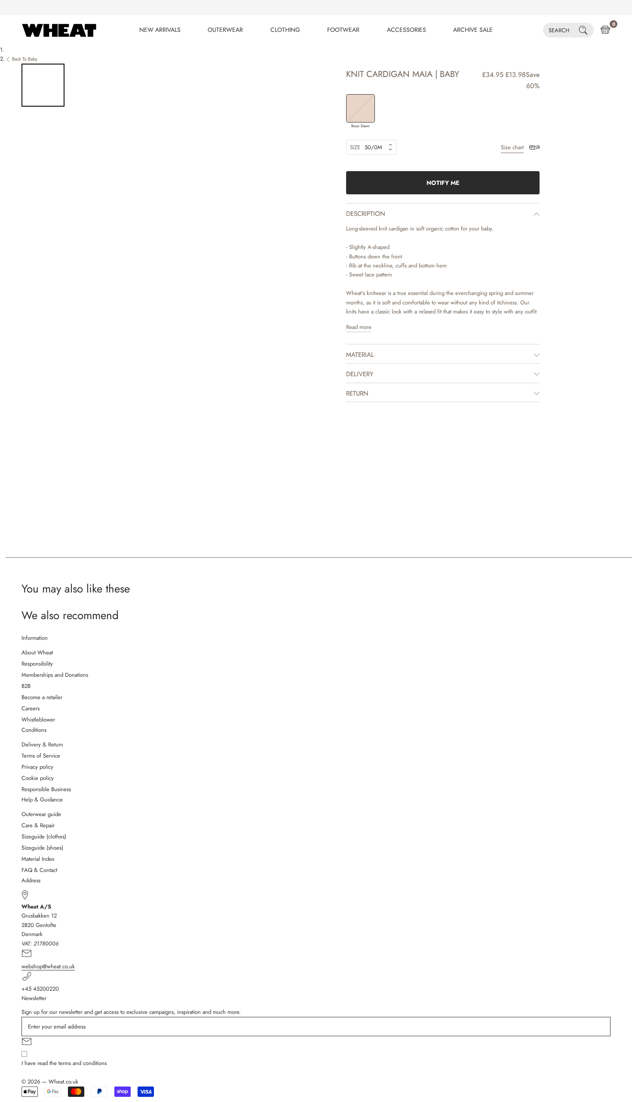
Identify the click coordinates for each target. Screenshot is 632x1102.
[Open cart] (605, 30)
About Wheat (37, 652)
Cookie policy (37, 778)
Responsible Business (46, 789)
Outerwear (225, 29)
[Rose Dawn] (360, 108)
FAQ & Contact (39, 870)
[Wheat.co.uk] (59, 30)
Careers (30, 708)
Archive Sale (473, 29)
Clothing (285, 29)
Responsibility (37, 664)
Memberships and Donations (54, 675)
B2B (26, 686)
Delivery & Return (42, 744)
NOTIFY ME (442, 182)
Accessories (406, 29)
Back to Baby (24, 58)
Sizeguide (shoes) (42, 848)
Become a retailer (41, 697)
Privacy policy (37, 767)
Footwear (343, 29)
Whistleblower (38, 719)
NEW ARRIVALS (160, 29)
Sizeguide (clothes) (43, 836)
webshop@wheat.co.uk (48, 966)
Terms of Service (40, 756)
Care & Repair (38, 825)
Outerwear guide (41, 814)
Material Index (37, 859)
